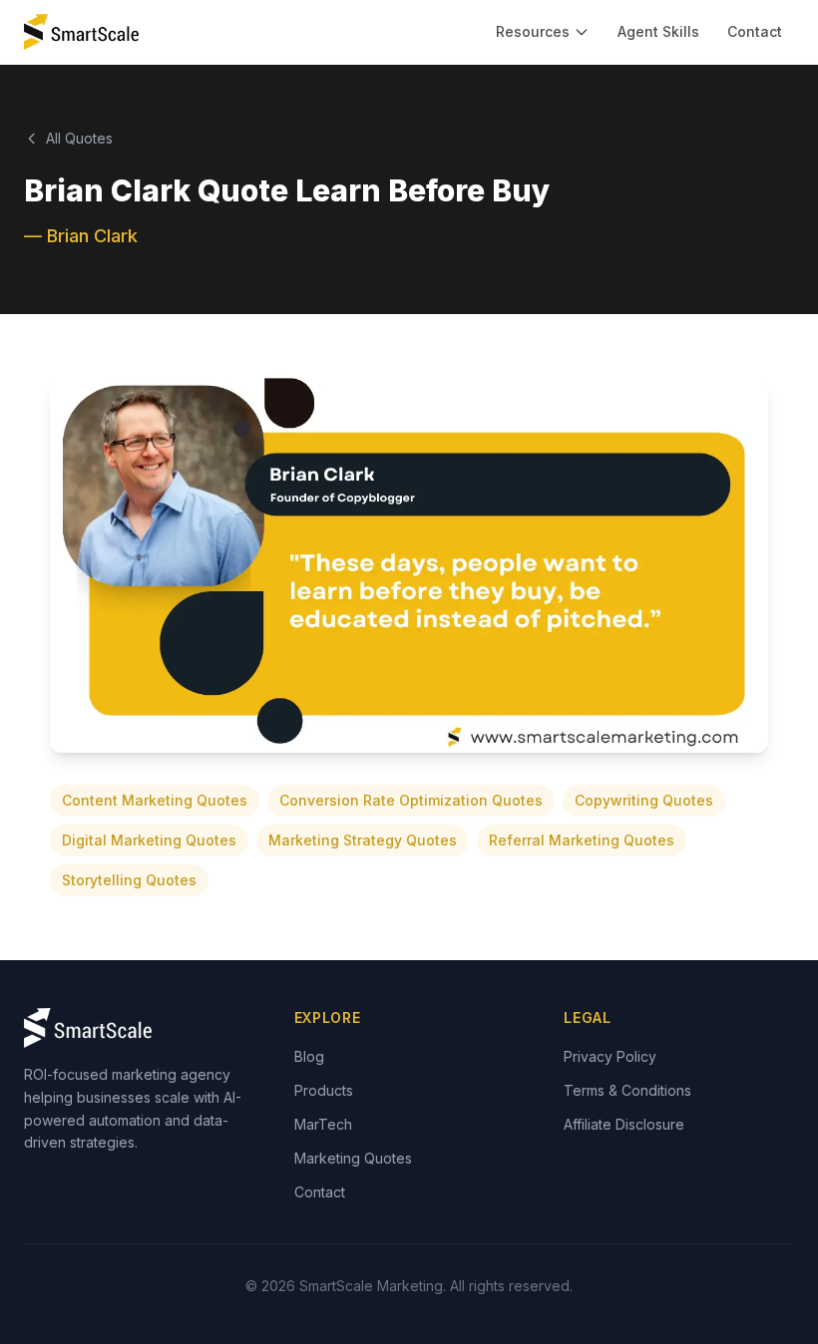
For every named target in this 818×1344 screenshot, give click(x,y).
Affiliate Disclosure (624, 1124)
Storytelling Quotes (129, 879)
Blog (309, 1056)
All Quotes (79, 138)
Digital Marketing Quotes (149, 840)
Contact (754, 31)
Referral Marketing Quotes (581, 840)
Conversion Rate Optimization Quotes (411, 800)
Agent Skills (658, 31)
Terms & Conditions (627, 1090)
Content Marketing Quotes (154, 800)
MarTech (323, 1124)
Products (323, 1090)
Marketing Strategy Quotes (362, 840)
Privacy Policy (610, 1056)
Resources (533, 31)
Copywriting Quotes (644, 800)
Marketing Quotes (353, 1158)
